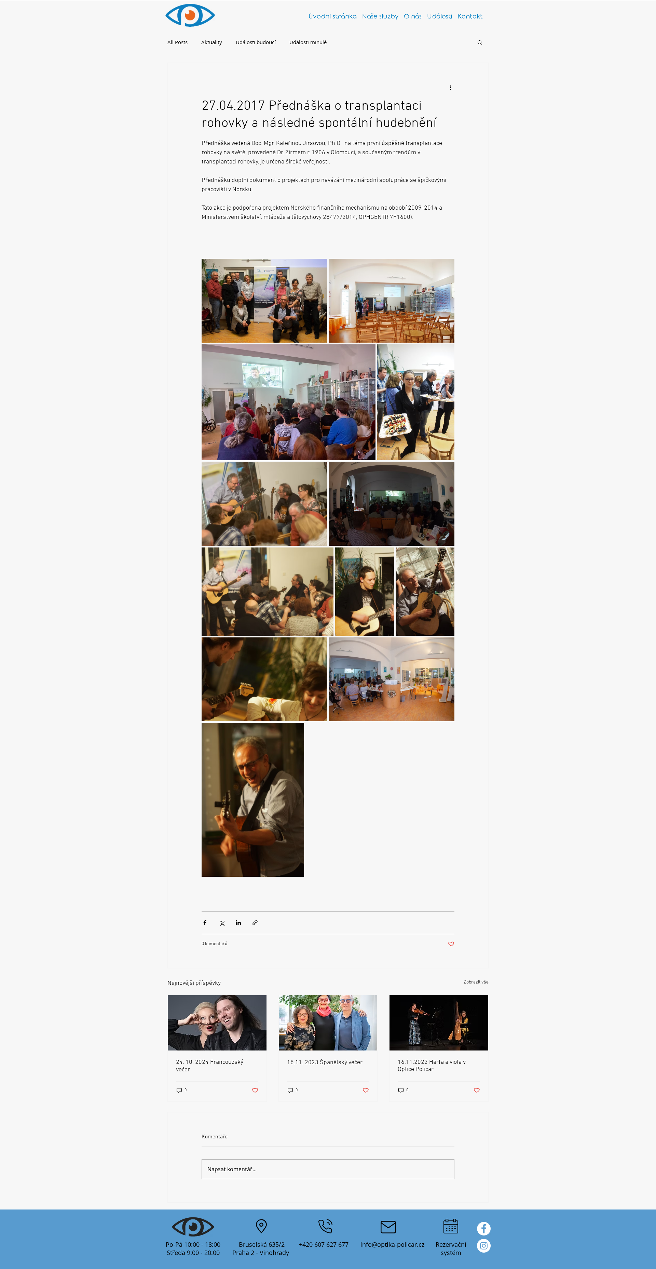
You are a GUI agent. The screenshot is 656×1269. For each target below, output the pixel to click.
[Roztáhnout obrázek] (264, 301)
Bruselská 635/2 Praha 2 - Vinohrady (261, 1248)
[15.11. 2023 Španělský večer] (328, 1022)
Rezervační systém (451, 1248)
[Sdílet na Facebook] (205, 923)
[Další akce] (450, 87)
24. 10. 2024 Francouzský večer (209, 1066)
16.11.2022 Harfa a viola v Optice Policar (432, 1066)
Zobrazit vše (476, 982)
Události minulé (308, 42)
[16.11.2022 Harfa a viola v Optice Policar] (439, 1022)
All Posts (177, 42)
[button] (480, 42)
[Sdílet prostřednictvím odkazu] (255, 923)
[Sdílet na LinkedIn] (238, 923)
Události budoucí (256, 42)
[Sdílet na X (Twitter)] (221, 923)
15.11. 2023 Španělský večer (325, 1062)
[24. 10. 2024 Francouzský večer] (217, 1022)
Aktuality (211, 42)
